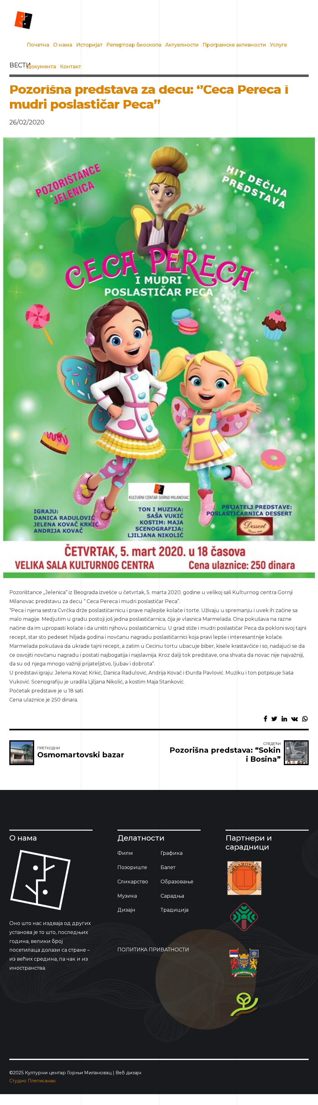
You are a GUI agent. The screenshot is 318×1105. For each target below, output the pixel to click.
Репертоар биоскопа (133, 45)
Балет (168, 867)
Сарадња (172, 896)
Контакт (70, 67)
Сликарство (132, 882)
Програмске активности (234, 45)
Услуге (278, 45)
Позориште (132, 867)
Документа (41, 67)
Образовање (177, 882)
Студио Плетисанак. (33, 1081)
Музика (127, 896)
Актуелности (182, 45)
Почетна (38, 45)
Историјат (89, 45)
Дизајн (126, 910)
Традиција (175, 910)
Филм (125, 853)
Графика (172, 853)
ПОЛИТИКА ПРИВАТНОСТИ (153, 950)
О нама (62, 45)
